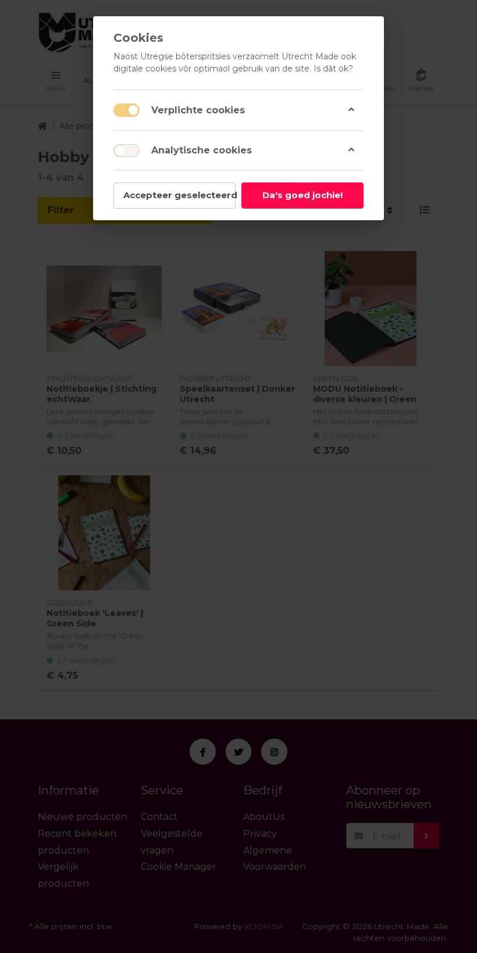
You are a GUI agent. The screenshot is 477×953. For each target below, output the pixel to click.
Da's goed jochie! (302, 194)
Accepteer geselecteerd (179, 194)
